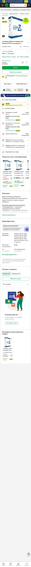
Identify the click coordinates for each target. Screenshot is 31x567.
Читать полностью (9, 215)
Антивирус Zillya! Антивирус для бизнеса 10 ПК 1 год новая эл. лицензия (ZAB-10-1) (7, 172)
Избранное (26, 565)
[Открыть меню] (2, 5)
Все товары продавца (23, 56)
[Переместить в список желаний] (27, 62)
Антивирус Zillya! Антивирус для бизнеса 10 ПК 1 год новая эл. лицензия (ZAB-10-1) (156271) (7, 349)
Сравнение (18, 565)
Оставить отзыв (11, 323)
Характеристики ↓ (22, 84)
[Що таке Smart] (4, 22)
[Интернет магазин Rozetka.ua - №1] (6, 5)
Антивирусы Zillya (25, 9)
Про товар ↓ (8, 84)
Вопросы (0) (16, 273)
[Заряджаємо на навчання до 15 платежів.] (15, 95)
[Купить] (11, 178)
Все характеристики (10, 254)
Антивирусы (15, 9)
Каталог (3, 565)
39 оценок (11, 53)
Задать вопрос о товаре (9, 56)
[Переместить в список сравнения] (23, 62)
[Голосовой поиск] (25, 5)
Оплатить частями (16, 72)
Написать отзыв (15, 278)
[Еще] (28, 43)
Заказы (10, 565)
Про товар (5, 13)
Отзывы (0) (6, 273)
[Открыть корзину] (28, 5)
